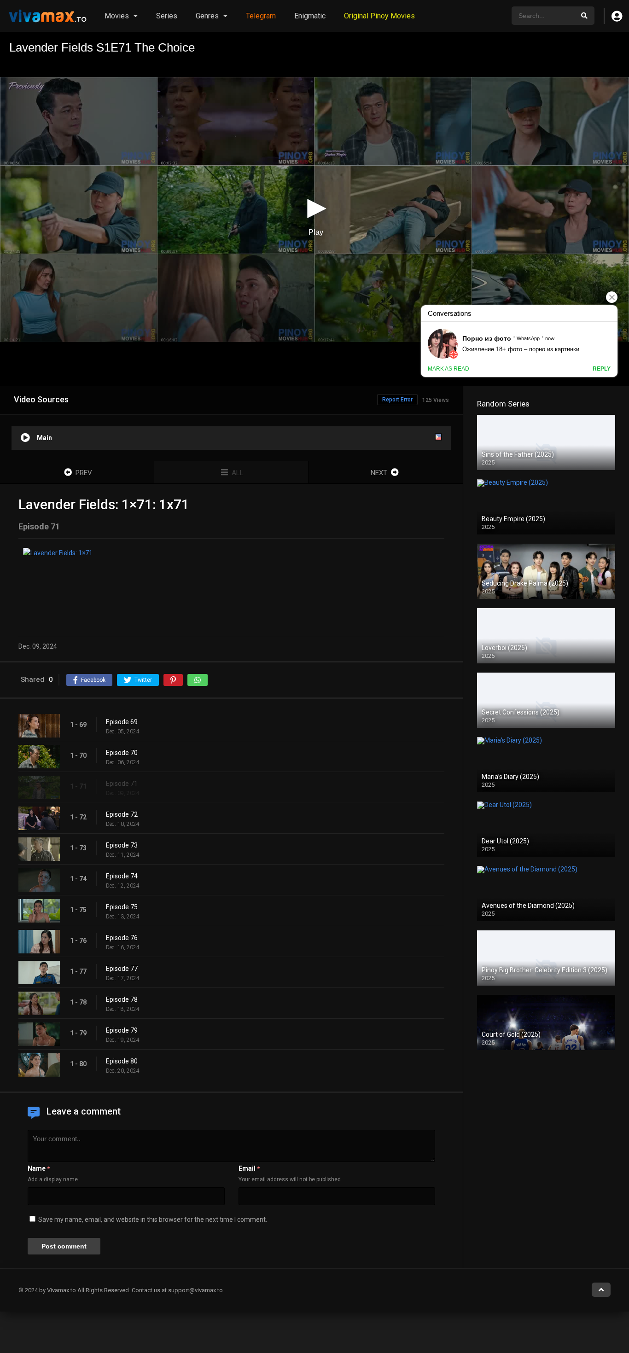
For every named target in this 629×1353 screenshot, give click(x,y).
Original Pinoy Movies (379, 16)
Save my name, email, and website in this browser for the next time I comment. (152, 1219)
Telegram (261, 16)
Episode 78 (122, 999)
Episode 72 (122, 814)
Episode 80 (122, 1061)
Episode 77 (122, 968)
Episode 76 (122, 937)
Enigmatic (310, 16)
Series (166, 16)
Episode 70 (122, 752)
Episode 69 (122, 722)
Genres (207, 16)
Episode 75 (122, 907)
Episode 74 (122, 876)
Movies (117, 16)
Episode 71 (122, 783)
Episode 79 (122, 1030)
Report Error (397, 399)
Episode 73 (122, 845)
